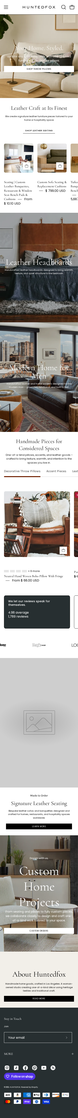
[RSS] (53, 1068)
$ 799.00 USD (55, 190)
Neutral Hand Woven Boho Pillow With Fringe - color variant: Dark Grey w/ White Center (24, 571)
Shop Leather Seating (39, 130)
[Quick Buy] (26, 166)
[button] (63, 7)
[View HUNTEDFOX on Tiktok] (16, 1068)
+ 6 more (34, 571)
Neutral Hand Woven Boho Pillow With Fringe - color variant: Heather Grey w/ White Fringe (6, 571)
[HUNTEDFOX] (39, 7)
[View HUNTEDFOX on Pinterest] (35, 1068)
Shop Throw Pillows (39, 69)
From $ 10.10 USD (18, 201)
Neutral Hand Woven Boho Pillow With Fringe (33, 576)
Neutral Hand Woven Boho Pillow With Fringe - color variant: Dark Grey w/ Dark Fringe (12, 571)
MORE (8, 1054)
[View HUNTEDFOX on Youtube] (44, 1068)
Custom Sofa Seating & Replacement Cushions (52, 184)
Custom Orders (39, 930)
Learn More (39, 826)
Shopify (34, 1087)
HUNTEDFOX (15, 1087)
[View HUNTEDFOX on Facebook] (25, 1068)
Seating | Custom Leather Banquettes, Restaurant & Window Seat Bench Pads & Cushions (18, 190)
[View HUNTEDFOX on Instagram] (7, 1068)
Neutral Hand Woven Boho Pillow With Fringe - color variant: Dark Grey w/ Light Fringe (18, 571)
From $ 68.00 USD (25, 580)
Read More (39, 998)
